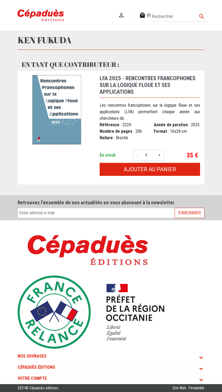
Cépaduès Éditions (36, 367)
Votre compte (32, 378)
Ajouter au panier (150, 169)
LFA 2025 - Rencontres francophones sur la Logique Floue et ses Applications (147, 85)
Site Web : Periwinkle (188, 388)
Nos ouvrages (32, 356)
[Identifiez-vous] (121, 9)
